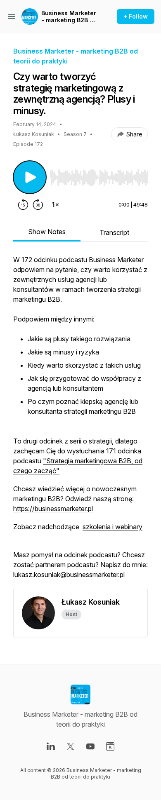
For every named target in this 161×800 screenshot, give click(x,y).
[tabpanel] (80, 421)
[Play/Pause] (29, 177)
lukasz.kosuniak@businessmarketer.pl (69, 574)
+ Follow (135, 16)
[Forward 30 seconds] (38, 204)
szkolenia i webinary (112, 527)
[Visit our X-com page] (70, 746)
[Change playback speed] (55, 204)
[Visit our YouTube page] (90, 746)
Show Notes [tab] (47, 232)
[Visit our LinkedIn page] (51, 746)
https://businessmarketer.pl (53, 508)
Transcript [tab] (114, 232)
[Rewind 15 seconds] (23, 204)
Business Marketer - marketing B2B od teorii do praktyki (69, 16)
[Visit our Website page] (110, 746)
